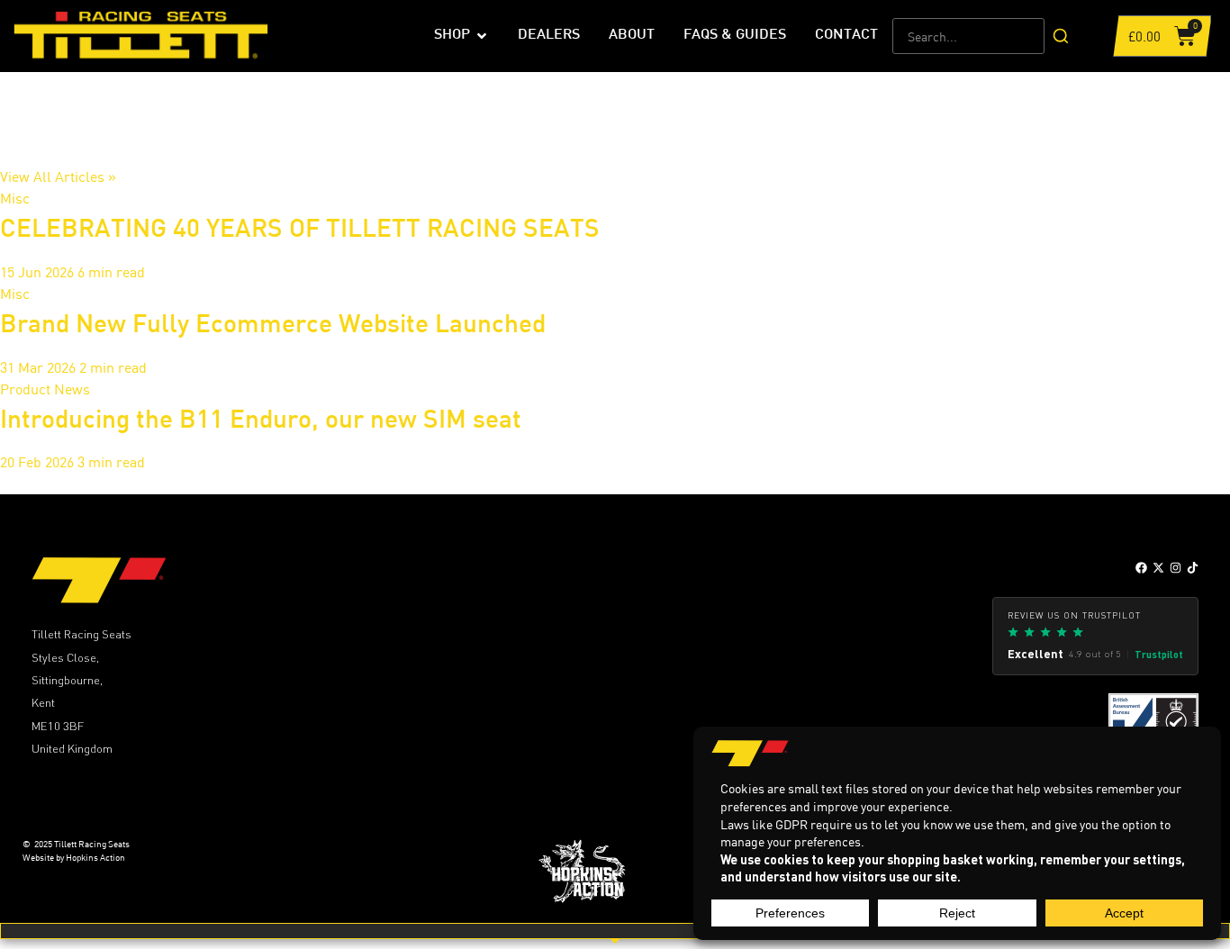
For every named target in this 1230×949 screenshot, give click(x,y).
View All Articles (58, 176)
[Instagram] (1175, 568)
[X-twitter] (1158, 568)
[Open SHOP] (482, 36)
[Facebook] (1141, 568)
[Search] (1061, 36)
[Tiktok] (1192, 568)
